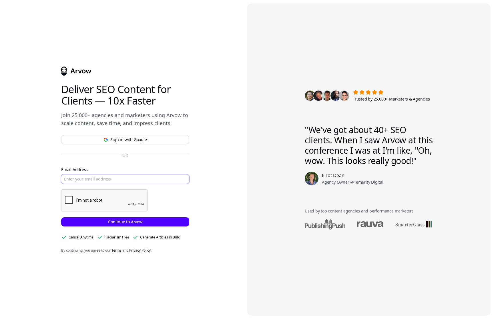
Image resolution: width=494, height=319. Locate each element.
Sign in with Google (128, 139)
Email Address (74, 169)
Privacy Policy (140, 250)
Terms (116, 250)
